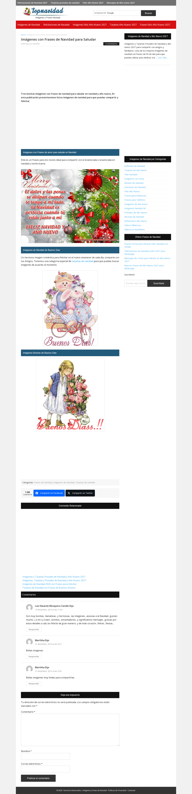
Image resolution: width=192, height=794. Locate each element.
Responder (34, 629)
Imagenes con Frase (134, 178)
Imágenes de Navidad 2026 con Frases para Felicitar (49, 584)
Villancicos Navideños (134, 229)
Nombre (26, 751)
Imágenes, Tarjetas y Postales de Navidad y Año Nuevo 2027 (54, 580)
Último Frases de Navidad (147, 237)
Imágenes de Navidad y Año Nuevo (47, 13)
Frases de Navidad (43, 482)
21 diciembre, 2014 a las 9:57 (48, 644)
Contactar (131, 790)
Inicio (23, 34)
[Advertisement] (70, 70)
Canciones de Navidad (135, 187)
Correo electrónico (31, 763)
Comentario (28, 711)
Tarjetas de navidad (85, 482)
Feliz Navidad (130, 174)
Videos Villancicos (132, 225)
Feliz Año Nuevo (132, 191)
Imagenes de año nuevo (136, 204)
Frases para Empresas (135, 195)
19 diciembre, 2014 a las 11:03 (49, 609)
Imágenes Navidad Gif (135, 208)
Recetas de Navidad (134, 216)
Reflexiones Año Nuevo (135, 221)
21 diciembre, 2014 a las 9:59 (48, 671)
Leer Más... (163, 57)
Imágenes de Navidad (63, 482)
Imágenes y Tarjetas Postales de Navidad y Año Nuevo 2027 (53, 576)
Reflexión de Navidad (134, 166)
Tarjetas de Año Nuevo (135, 170)
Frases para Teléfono (134, 199)
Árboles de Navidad (133, 182)
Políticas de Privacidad (117, 790)
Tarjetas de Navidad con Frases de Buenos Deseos (48, 587)
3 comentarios (111, 44)
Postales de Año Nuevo (135, 212)
